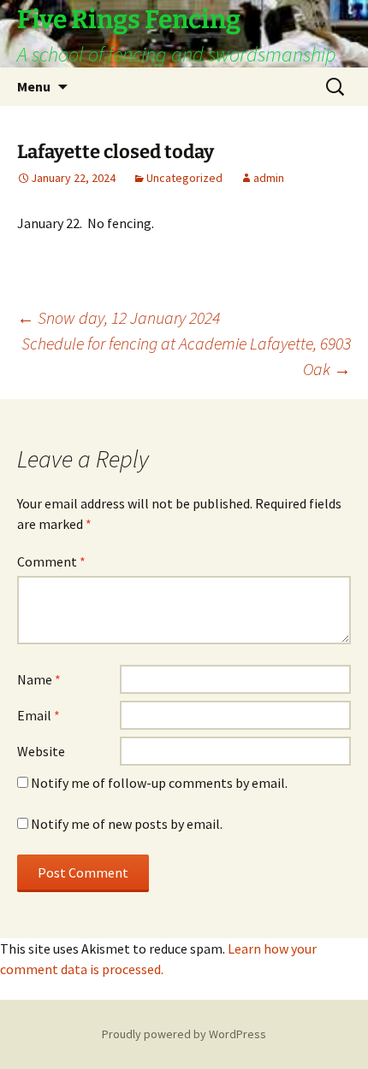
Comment (51, 561)
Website (41, 751)
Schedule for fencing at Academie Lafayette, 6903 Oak (186, 355)
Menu (33, 86)
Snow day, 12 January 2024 (118, 317)
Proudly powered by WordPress (184, 1034)
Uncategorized (184, 177)
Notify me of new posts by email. (127, 823)
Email (38, 715)
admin (268, 177)
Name (39, 679)
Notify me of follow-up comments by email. (159, 782)
